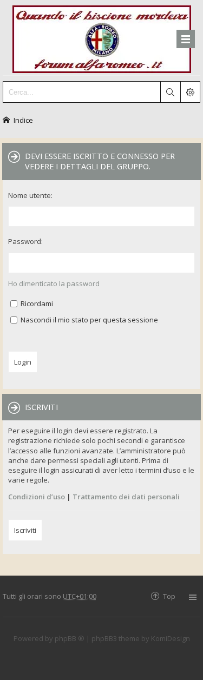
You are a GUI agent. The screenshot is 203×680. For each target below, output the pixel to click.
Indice (23, 119)
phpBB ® (69, 638)
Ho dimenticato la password (54, 283)
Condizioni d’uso (36, 496)
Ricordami (36, 303)
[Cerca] (170, 92)
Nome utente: (30, 195)
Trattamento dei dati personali (126, 496)
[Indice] (101, 38)
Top (169, 595)
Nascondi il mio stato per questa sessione (88, 320)
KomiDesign (170, 638)
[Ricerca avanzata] (190, 92)
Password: (25, 241)
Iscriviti (25, 530)
